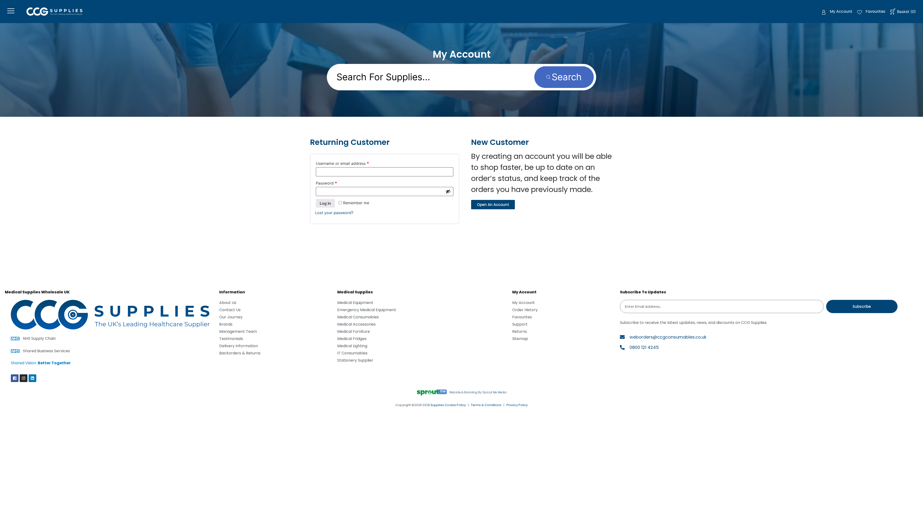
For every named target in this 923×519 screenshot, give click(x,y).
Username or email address (350, 163)
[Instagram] (23, 378)
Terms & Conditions (486, 405)
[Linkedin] (32, 378)
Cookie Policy (455, 405)
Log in (325, 203)
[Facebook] (15, 378)
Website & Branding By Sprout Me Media (477, 392)
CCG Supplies (433, 405)
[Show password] (448, 191)
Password (334, 182)
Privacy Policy (517, 405)
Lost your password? (334, 212)
